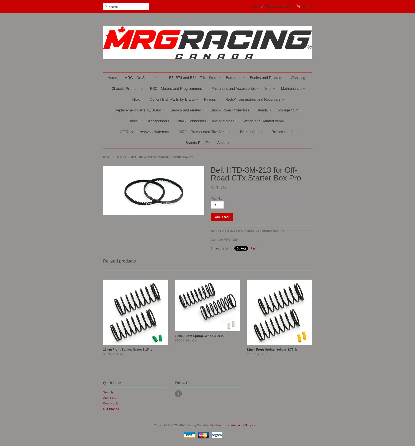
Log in (256, 6)
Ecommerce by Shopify (239, 425)
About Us (109, 398)
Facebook (178, 393)
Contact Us (110, 403)
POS (213, 425)
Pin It (254, 248)
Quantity (216, 198)
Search (108, 392)
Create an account (277, 6)
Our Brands (111, 409)
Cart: (307, 6)
